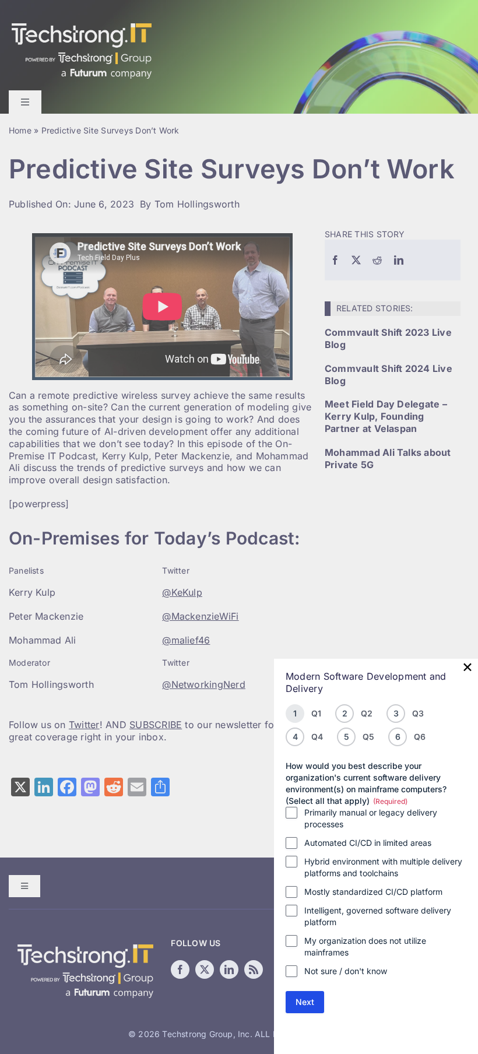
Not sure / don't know (345, 971)
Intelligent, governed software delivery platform (377, 916)
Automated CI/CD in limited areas (367, 843)
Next (305, 1002)
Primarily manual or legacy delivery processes (370, 818)
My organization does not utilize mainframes (365, 946)
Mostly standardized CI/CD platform (373, 892)
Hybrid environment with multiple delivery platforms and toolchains (383, 867)
